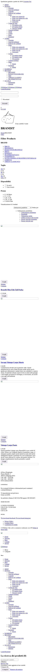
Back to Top (4, 663)
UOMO (8, 160)
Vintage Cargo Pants (9, 445)
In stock (9, 185)
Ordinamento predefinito (28, 212)
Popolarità (24, 214)
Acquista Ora (27, 1)
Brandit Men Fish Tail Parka (12, 290)
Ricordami (6, 99)
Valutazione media (26, 216)
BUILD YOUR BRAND (13, 150)
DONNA (8, 153)
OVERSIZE (9, 156)
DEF (7, 151)
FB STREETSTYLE (12, 155)
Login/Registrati (5, 89)
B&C (7, 146)
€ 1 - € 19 (7, 196)
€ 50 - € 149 (8, 199)
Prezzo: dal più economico (29, 219)
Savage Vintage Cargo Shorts (12, 362)
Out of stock (10, 187)
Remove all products (16, 669)
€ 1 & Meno (8, 194)
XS (2, 169)
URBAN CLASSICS (12, 161)
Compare (5, 669)
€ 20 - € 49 (8, 198)
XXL (2, 178)
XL (2, 176)
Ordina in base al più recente (29, 217)
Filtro (2, 134)
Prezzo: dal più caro (27, 221)
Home (2, 133)
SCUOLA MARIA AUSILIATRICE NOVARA (20, 158)
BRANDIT (9, 148)
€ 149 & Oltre (9, 201)
